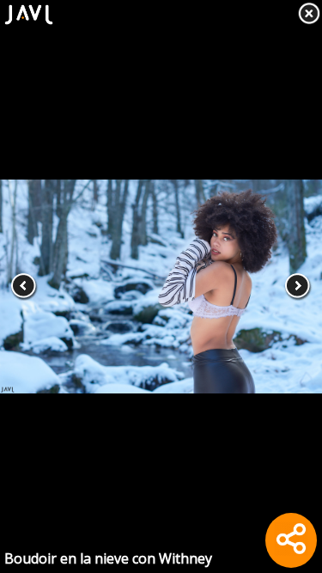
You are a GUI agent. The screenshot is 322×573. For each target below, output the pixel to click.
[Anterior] (32, 286)
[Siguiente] (290, 286)
